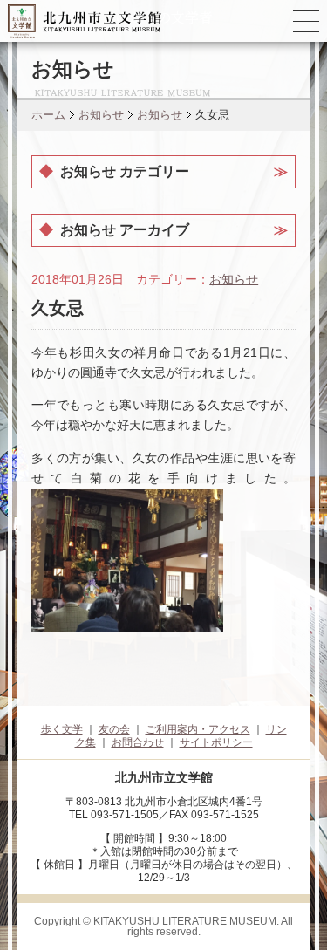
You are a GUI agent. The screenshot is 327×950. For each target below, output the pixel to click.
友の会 (114, 729)
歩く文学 (62, 729)
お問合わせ (138, 742)
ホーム (48, 114)
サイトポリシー (216, 742)
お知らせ (101, 114)
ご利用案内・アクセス (198, 729)
